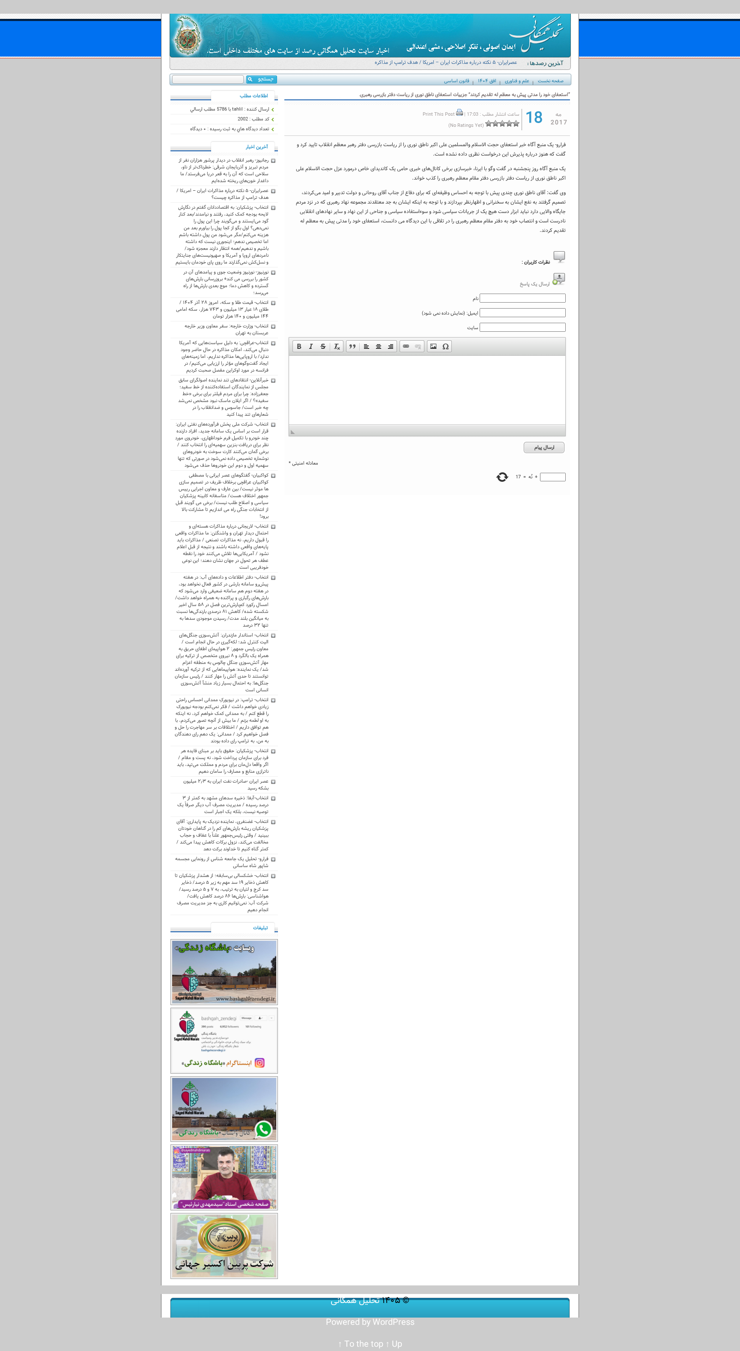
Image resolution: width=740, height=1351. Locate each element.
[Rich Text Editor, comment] (427, 390)
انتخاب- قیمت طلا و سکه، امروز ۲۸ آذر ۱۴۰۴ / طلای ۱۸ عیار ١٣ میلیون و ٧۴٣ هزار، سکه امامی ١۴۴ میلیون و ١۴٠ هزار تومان (222, 309)
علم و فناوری (517, 81)
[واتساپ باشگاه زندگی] (224, 1140)
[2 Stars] (509, 123)
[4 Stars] (495, 123)
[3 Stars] (502, 123)
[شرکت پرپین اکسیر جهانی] (224, 1278)
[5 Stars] (488, 123)
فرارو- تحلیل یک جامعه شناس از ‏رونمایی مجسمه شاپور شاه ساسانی (222, 862)
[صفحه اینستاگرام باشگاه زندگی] (224, 1072)
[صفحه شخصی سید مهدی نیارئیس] (224, 1209)
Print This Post (439, 114)
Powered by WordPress (370, 1322)
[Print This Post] (459, 114)
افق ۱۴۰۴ (487, 81)
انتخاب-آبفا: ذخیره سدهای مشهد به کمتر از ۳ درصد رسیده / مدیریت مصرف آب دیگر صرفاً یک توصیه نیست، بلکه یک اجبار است (223, 805)
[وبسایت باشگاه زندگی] (224, 1004)
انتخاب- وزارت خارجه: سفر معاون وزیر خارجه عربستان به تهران (227, 329)
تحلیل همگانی (355, 1300)
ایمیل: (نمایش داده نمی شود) (450, 313)
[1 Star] (516, 123)
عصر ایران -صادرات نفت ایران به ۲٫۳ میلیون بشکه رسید (226, 785)
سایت (472, 328)
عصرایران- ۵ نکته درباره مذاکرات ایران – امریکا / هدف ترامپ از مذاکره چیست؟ (446, 66)
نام (475, 299)
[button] (299, 346)
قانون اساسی (456, 81)
